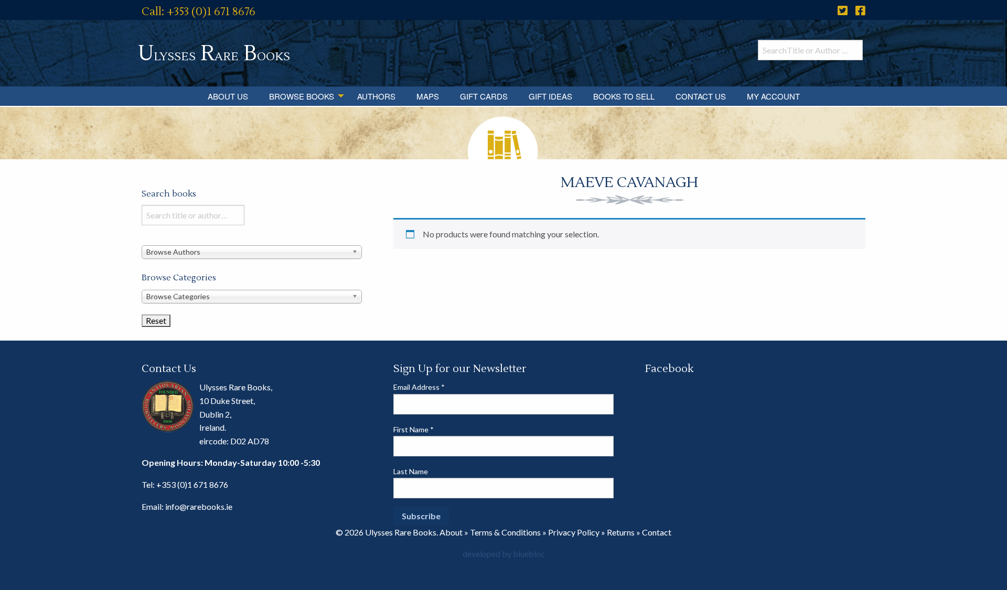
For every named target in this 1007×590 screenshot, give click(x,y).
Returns (621, 532)
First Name (413, 429)
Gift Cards (484, 96)
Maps (427, 96)
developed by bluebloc (504, 554)
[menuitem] (228, 96)
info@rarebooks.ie (198, 506)
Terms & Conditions (505, 532)
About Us (228, 96)
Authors (376, 96)
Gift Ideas (550, 96)
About (451, 532)
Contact (656, 532)
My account (773, 96)
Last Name (410, 471)
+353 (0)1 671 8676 (192, 484)
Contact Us (701, 96)
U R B (214, 53)
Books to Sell (624, 96)
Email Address (419, 387)
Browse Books (301, 96)
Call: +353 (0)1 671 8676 (198, 12)
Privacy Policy (573, 532)
